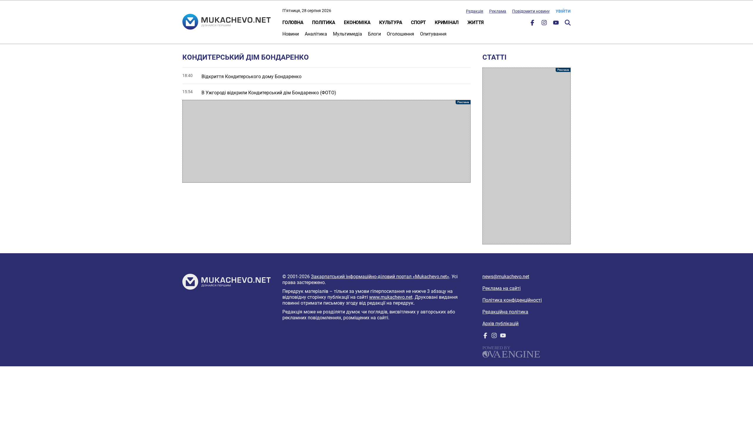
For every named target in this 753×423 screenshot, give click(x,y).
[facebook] (532, 24)
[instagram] (544, 24)
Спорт (418, 22)
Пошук (568, 23)
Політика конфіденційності (512, 300)
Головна (292, 22)
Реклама (497, 11)
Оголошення (400, 34)
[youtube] (556, 24)
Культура (390, 22)
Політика (323, 22)
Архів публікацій (500, 323)
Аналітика (316, 34)
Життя (475, 22)
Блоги (374, 34)
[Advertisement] (326, 141)
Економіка (357, 22)
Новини (290, 34)
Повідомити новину (531, 11)
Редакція (474, 11)
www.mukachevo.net (390, 297)
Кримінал (447, 22)
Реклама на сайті (501, 288)
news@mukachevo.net (505, 276)
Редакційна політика (505, 312)
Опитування (433, 34)
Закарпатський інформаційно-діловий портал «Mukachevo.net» (380, 276)
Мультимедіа (347, 34)
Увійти (563, 11)
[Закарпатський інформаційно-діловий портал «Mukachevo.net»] (226, 22)
